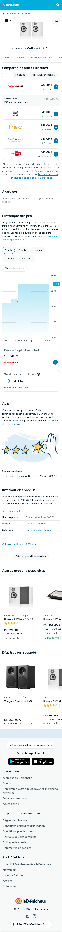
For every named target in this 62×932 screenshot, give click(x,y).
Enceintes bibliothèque (18, 13)
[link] (20, 609)
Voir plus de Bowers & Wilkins (19, 544)
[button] (8, 20)
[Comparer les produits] (56, 21)
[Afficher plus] (5, 87)
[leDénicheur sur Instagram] (34, 916)
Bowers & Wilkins (36, 523)
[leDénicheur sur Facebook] (27, 916)
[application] (31, 308)
